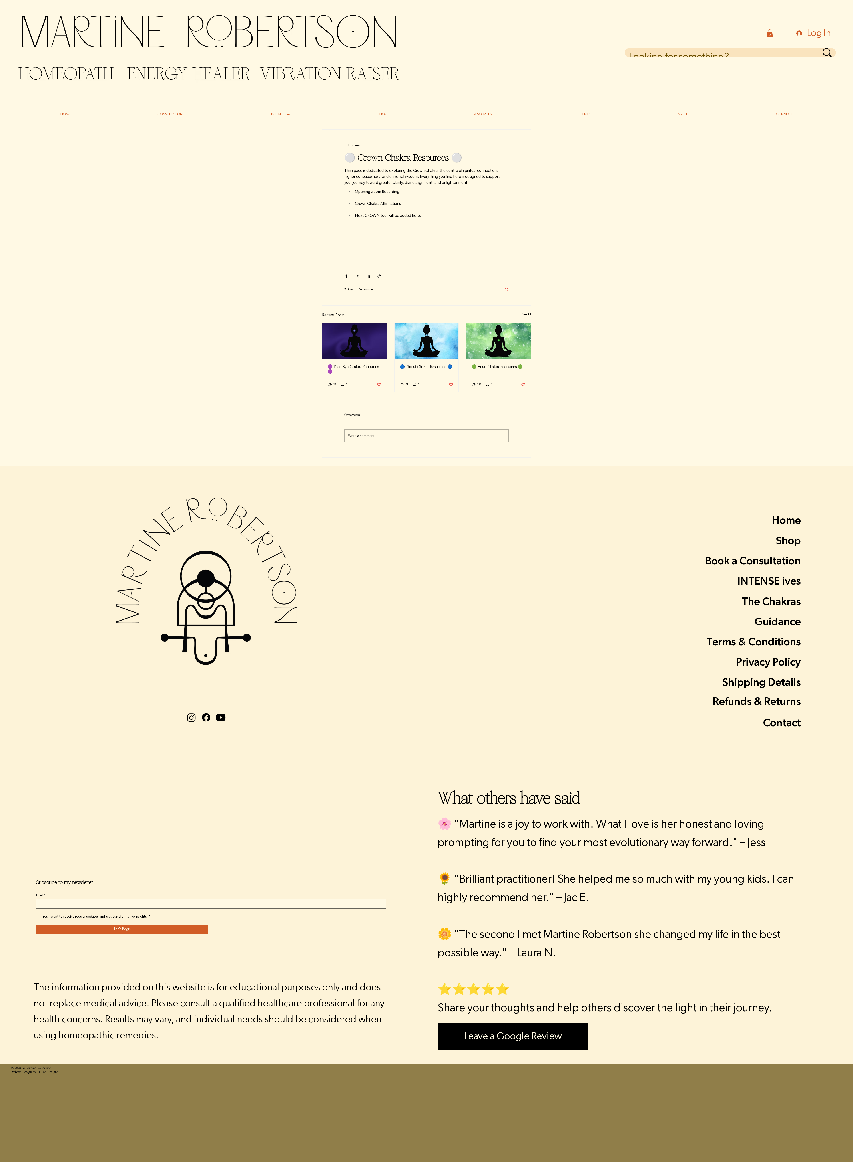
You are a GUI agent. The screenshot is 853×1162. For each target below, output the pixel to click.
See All (526, 314)
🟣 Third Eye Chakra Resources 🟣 (353, 369)
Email (41, 895)
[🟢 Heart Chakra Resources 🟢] (498, 341)
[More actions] (506, 145)
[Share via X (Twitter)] (357, 276)
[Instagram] (191, 717)
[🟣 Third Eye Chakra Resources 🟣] (354, 341)
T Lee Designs (48, 1072)
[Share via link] (379, 276)
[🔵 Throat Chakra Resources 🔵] (427, 341)
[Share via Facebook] (346, 276)
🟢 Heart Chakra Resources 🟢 (497, 366)
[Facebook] (206, 717)
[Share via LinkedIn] (368, 276)
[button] (769, 33)
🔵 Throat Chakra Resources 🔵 (426, 366)
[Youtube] (220, 717)
